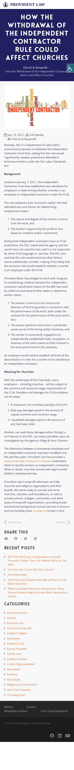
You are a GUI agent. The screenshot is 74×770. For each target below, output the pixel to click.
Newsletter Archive (15, 711)
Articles (11, 618)
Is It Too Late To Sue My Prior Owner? (31, 569)
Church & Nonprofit (35, 67)
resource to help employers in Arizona (27, 461)
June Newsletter (17, 574)
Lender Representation (21, 664)
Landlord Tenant (17, 659)
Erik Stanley (36, 135)
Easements (13, 638)
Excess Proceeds (17, 648)
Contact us (40, 510)
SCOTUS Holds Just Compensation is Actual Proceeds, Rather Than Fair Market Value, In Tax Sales (37, 560)
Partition (12, 674)
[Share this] (16, 538)
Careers (31, 707)
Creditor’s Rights (17, 633)
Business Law (15, 623)
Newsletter (13, 669)
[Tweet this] (26, 538)
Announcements (17, 612)
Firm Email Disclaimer (54, 711)
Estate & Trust (15, 643)
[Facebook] (52, 735)
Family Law (14, 654)
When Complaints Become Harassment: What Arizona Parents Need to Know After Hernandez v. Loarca (38, 592)
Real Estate (13, 679)
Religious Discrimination (22, 684)
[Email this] (6, 538)
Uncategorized (16, 695)
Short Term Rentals (19, 690)
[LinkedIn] (60, 735)
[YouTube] (67, 735)
